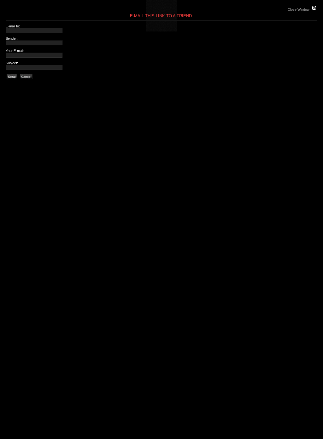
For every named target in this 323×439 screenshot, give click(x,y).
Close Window (299, 9)
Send (12, 76)
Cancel (26, 76)
